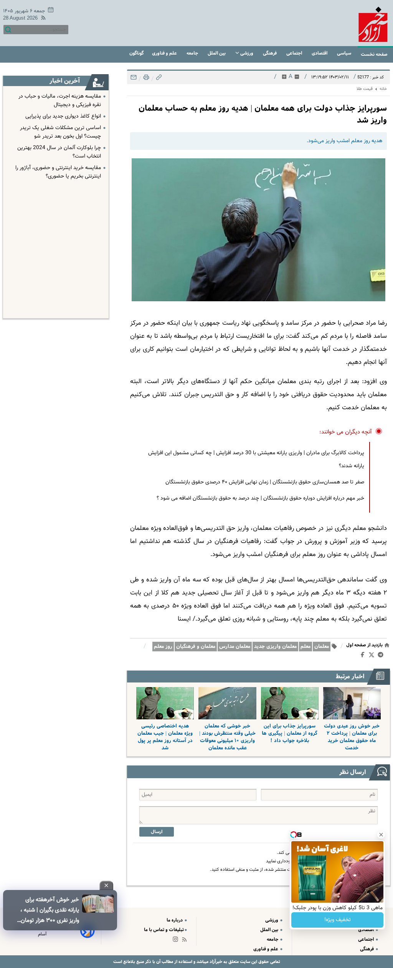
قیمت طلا (365, 89)
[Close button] (381, 834)
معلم (305, 646)
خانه (383, 89)
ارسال (156, 832)
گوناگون (136, 53)
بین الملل (217, 53)
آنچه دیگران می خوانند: (345, 432)
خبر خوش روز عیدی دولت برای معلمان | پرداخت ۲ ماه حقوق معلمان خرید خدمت (352, 737)
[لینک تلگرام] (382, 656)
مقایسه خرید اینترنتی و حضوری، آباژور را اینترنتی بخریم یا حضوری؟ (58, 172)
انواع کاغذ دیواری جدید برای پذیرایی (63, 116)
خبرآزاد (215, 961)
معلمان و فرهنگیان (195, 646)
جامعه (193, 53)
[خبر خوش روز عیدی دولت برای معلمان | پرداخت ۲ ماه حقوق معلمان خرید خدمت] (352, 703)
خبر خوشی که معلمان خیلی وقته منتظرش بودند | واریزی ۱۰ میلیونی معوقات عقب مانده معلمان (227, 737)
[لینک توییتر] (373, 656)
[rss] (42, 19)
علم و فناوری (165, 53)
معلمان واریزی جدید (275, 646)
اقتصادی (320, 53)
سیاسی (344, 53)
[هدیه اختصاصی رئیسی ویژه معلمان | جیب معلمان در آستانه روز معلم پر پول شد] (165, 703)
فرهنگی (270, 53)
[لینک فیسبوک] (364, 656)
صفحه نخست (374, 54)
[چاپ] (145, 79)
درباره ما (175, 920)
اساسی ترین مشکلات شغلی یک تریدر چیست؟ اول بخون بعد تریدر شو (60, 132)
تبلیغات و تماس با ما (164, 929)
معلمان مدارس (234, 646)
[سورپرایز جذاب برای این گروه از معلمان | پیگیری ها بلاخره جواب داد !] (290, 703)
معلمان (321, 646)
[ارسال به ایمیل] (133, 79)
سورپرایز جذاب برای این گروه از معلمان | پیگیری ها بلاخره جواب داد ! (289, 733)
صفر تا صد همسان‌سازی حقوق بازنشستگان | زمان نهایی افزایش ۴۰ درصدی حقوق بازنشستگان (264, 482)
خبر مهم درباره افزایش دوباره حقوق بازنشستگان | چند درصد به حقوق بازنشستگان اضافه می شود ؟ (260, 498)
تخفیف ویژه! (337, 920)
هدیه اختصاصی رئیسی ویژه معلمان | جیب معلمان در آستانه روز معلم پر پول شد (165, 737)
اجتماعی (294, 53)
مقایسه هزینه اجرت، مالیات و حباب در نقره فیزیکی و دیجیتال (59, 100)
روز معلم (163, 646)
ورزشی (246, 53)
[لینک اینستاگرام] (177, 941)
